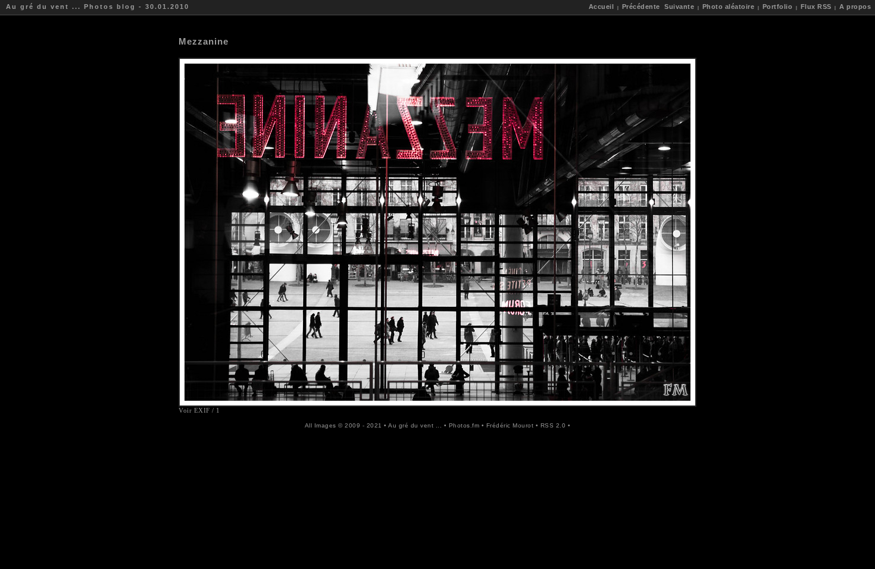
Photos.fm (464, 425)
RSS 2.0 (553, 425)
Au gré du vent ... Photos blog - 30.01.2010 (97, 6)
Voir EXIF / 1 (199, 410)
